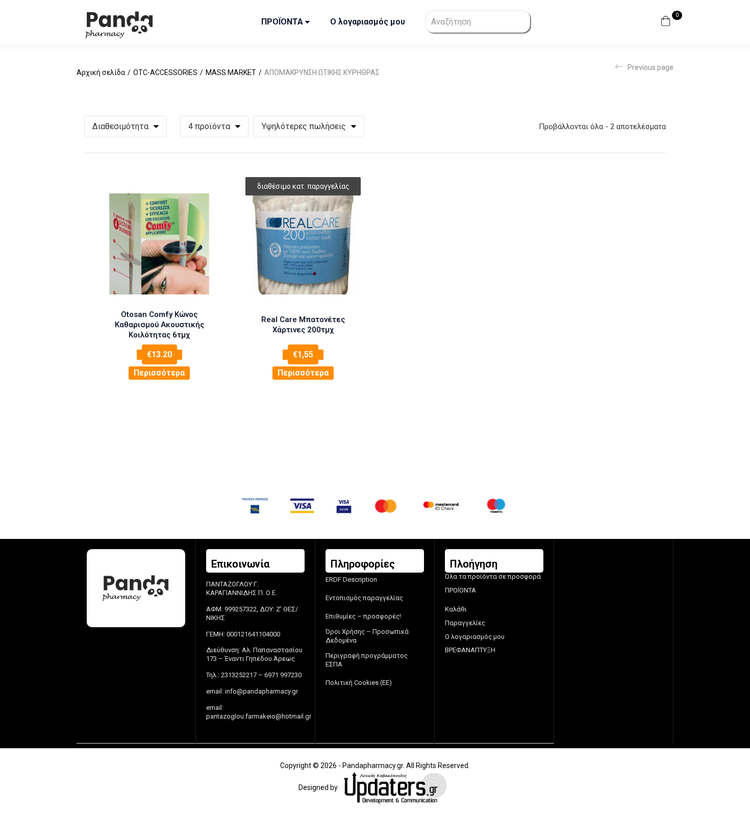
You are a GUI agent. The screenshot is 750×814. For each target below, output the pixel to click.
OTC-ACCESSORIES (165, 72)
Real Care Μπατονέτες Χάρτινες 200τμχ (303, 324)
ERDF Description (351, 579)
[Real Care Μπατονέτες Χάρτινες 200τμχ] (303, 243)
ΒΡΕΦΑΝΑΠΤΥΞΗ (470, 650)
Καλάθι (456, 609)
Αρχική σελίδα (101, 72)
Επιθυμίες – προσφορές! (363, 616)
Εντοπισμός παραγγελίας (364, 598)
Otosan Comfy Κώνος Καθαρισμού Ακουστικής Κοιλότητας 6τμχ (159, 324)
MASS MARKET (231, 72)
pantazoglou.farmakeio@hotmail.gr (258, 716)
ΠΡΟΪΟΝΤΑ (283, 22)
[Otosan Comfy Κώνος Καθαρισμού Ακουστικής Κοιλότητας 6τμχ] (159, 243)
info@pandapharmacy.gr (261, 691)
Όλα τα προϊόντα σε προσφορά (493, 576)
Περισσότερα (159, 373)
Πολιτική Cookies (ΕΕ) (359, 682)
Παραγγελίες (465, 623)
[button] (667, 22)
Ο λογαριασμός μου (367, 22)
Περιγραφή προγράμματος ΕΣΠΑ (367, 660)
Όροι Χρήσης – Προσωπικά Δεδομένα (367, 636)
